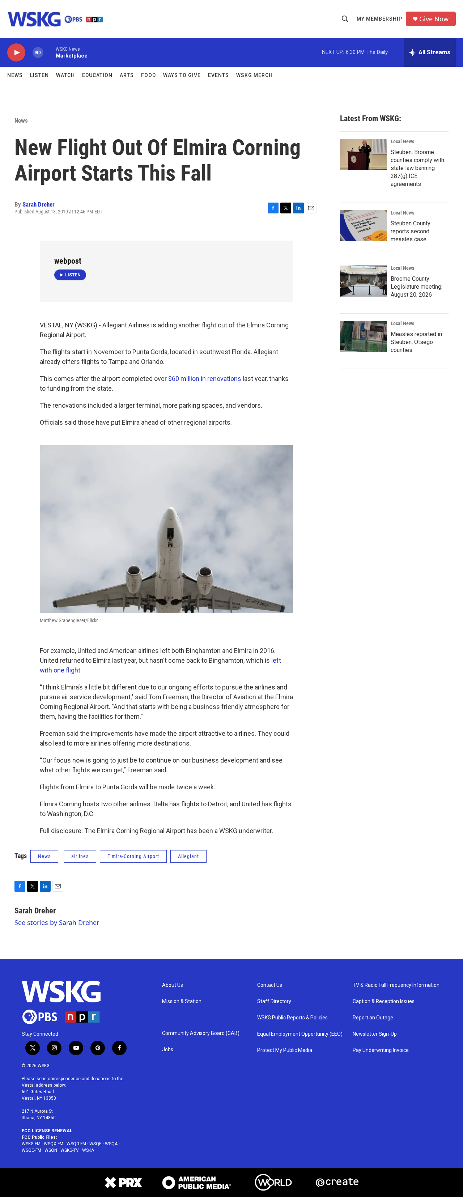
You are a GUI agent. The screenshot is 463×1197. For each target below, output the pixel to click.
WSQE (95, 1143)
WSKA (88, 1150)
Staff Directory (274, 1001)
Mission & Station (181, 1001)
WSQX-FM (53, 1143)
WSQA (111, 1143)
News (15, 75)
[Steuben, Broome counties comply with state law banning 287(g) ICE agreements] (363, 154)
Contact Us (269, 985)
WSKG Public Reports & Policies (292, 1017)
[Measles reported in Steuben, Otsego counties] (363, 336)
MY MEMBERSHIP (379, 19)
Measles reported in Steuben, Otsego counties (416, 342)
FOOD (148, 75)
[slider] (49, 52)
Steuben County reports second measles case (410, 231)
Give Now (434, 19)
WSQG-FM (76, 1143)
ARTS (127, 75)
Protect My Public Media (284, 1050)
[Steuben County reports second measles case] (363, 225)
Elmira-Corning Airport (133, 856)
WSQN (50, 1150)
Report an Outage (373, 1017)
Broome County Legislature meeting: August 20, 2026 (416, 286)
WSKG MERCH (254, 75)
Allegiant (188, 856)
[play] (16, 52)
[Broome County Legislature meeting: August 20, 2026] (363, 281)
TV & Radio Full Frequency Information (396, 985)
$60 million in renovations (204, 378)
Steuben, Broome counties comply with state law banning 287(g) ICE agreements (417, 168)
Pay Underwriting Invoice (381, 1050)
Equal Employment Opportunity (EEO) (300, 1034)
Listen (39, 75)
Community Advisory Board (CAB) (200, 1033)
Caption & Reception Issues (384, 1001)
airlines (80, 856)
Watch (65, 75)
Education (97, 75)
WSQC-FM (31, 1150)
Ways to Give (182, 75)
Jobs (167, 1049)
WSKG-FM (31, 1143)
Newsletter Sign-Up (375, 1034)
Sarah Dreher (38, 204)
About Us (172, 985)
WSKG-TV (69, 1150)
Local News (402, 141)
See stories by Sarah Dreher (56, 922)
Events (218, 75)
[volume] (38, 52)
